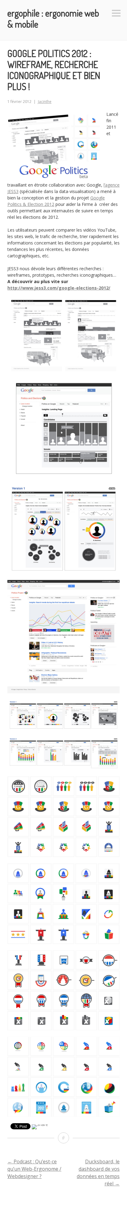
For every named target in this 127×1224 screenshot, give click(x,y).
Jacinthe (44, 101)
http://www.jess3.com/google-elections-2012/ (58, 288)
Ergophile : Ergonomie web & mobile (53, 18)
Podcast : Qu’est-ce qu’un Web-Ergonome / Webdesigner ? (34, 1169)
